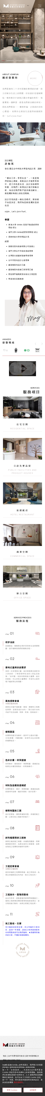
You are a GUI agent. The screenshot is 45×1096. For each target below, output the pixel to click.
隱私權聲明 (18, 1082)
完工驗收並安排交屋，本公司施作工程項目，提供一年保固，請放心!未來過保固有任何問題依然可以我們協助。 (22, 931)
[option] (22, 31)
